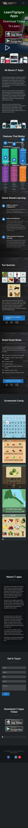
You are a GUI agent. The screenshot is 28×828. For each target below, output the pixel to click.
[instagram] (15, 757)
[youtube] (19, 757)
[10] (14, 539)
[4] (14, 464)
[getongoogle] (14, 38)
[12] (14, 415)
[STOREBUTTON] (14, 31)
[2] (14, 439)
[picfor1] (14, 272)
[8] (14, 514)
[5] (14, 489)
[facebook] (8, 757)
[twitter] (12, 757)
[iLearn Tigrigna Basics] (14, 47)
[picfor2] (14, 284)
